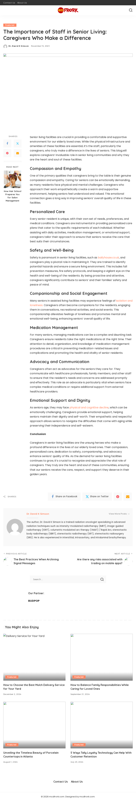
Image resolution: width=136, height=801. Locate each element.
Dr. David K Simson (18, 46)
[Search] (131, 10)
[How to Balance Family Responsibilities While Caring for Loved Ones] (101, 657)
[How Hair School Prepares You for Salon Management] (12, 179)
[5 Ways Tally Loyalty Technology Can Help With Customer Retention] (101, 725)
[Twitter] (18, 143)
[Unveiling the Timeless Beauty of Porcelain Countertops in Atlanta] (34, 725)
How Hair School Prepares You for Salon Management (12, 196)
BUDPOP (33, 601)
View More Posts (118, 514)
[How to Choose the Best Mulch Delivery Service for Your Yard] (34, 657)
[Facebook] (7, 143)
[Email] (18, 153)
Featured (9, 25)
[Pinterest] (7, 153)
